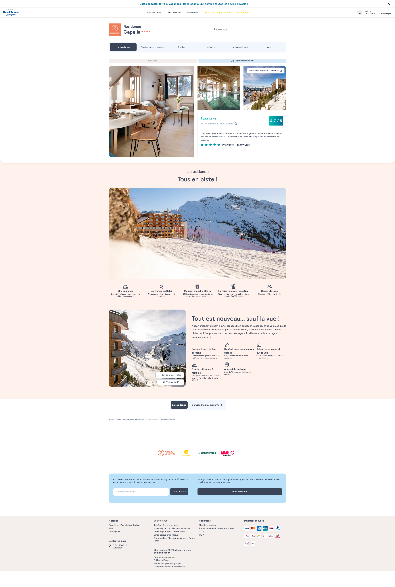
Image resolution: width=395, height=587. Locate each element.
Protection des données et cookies (216, 528)
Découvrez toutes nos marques (169, 566)
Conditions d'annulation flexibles (125, 525)
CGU (201, 531)
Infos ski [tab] (211, 47)
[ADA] (228, 453)
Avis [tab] (269, 47)
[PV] (169, 453)
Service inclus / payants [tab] (152, 47)
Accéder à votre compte (166, 525)
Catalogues (114, 531)
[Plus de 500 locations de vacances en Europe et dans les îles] (11, 13)
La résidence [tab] (123, 47)
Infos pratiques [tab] (240, 47)
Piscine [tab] (181, 47)
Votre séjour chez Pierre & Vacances (172, 528)
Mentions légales (207, 525)
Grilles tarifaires (161, 560)
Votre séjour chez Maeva (166, 535)
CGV (201, 535)
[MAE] (188, 453)
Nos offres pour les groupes (168, 563)
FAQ (111, 528)
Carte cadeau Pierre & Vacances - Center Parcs (175, 539)
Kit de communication (164, 557)
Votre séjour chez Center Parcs (169, 531)
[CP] (208, 453)
